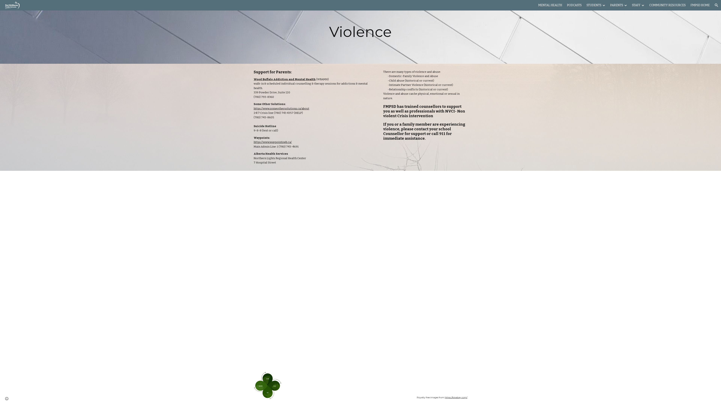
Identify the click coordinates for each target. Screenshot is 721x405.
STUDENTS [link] (594, 5)
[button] (716, 5)
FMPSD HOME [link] (700, 5)
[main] (360, 32)
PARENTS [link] (616, 5)
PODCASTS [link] (574, 5)
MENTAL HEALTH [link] (550, 5)
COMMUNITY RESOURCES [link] (667, 5)
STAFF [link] (636, 5)
